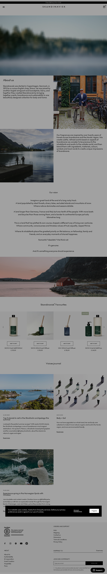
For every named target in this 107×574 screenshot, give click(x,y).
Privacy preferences (78, 511)
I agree (94, 511)
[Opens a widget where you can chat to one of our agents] (97, 570)
